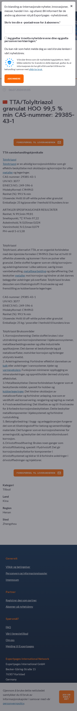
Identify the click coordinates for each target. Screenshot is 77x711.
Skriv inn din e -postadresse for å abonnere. (31, 22)
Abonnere (14, 78)
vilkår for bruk (35, 69)
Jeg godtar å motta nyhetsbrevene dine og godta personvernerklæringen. (36, 39)
